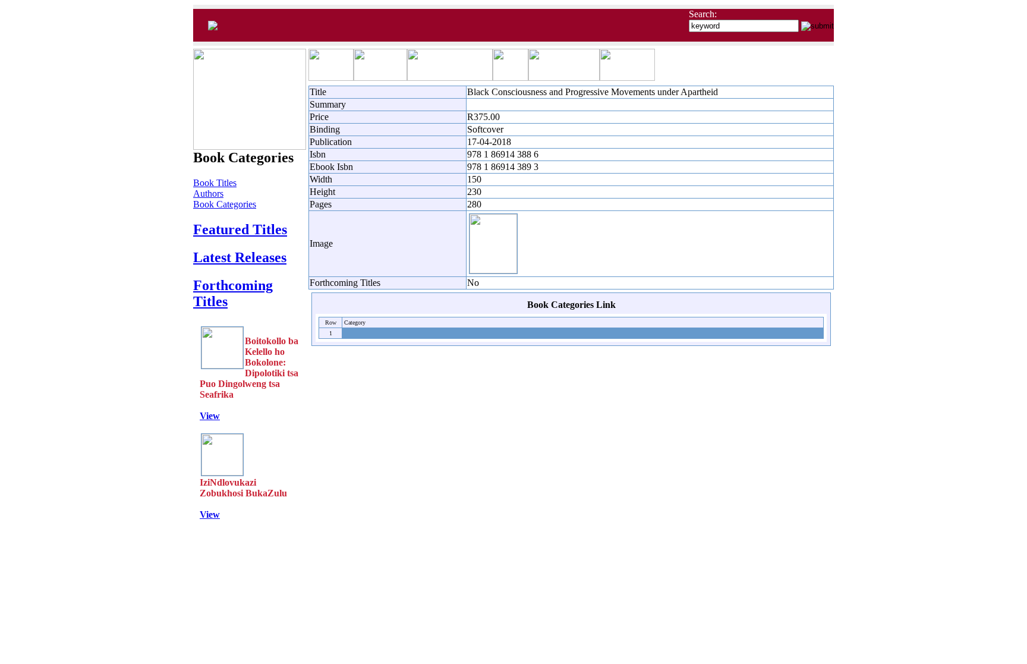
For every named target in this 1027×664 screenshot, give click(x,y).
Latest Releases (239, 257)
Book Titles (215, 183)
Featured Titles (240, 229)
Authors (208, 193)
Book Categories (224, 204)
